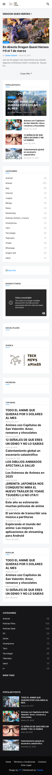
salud (26, 258)
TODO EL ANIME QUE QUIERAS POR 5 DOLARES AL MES (24, 414)
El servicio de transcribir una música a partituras (26, 515)
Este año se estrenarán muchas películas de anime (25, 504)
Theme (40, 770)
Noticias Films (26, 623)
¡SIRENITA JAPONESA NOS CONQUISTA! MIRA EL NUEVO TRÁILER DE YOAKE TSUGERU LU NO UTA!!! (25, 489)
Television (26, 238)
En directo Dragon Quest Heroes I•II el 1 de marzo (26, 49)
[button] (4, 4)
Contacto (42, 762)
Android (26, 178)
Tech (26, 228)
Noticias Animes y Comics (26, 218)
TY (20, 770)
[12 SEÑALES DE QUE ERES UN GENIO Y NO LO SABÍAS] (14, 139)
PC (26, 633)
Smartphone (26, 223)
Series (26, 638)
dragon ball (26, 253)
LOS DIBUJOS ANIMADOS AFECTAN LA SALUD (24, 463)
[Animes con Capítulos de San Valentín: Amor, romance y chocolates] (14, 124)
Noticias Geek (26, 628)
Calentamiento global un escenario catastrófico (34, 152)
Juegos (26, 198)
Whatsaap (26, 248)
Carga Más (25, 73)
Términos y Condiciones (24, 762)
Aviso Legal (26, 765)
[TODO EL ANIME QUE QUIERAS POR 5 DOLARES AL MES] (11, 701)
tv (26, 668)
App (26, 188)
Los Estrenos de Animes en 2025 (25, 474)
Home (8, 762)
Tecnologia (26, 233)
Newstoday (26, 213)
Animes (26, 183)
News (26, 208)
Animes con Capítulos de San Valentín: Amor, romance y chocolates (34, 123)
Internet (26, 193)
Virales (26, 243)
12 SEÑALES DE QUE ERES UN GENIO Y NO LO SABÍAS (34, 137)
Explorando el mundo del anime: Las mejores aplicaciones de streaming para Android (24, 529)
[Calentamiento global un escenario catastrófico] (14, 153)
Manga (26, 203)
